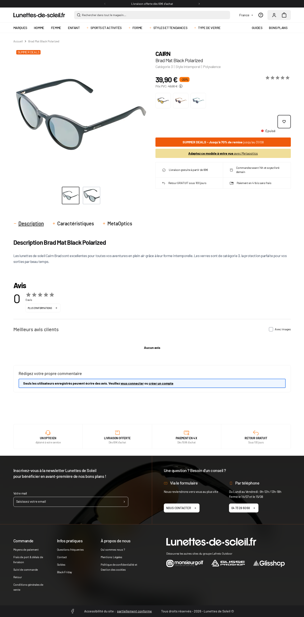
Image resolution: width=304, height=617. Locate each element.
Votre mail (20, 493)
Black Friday (64, 572)
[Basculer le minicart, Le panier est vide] (284, 15)
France (244, 15)
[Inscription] (124, 502)
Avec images (283, 329)
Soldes (61, 564)
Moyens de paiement (26, 549)
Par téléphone (247, 482)
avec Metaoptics (223, 153)
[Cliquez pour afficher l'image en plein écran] (81, 115)
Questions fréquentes (70, 549)
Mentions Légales (111, 557)
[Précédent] (105, 4)
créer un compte (161, 383)
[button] (278, 77)
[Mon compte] (274, 15)
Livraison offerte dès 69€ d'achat (152, 3)
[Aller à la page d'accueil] (39, 15)
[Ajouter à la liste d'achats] (284, 121)
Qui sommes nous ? (113, 549)
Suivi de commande (25, 569)
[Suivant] (199, 4)
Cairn (162, 53)
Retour (17, 577)
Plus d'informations (40, 308)
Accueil (18, 41)
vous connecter (132, 383)
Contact (62, 557)
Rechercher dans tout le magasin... (104, 15)
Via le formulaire (184, 482)
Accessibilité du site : (118, 611)
